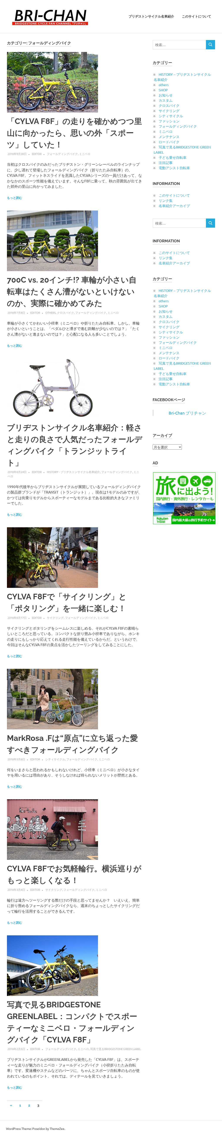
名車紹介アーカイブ (174, 205)
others (50, 312)
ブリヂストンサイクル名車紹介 (151, 16)
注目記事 (166, 162)
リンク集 (166, 200)
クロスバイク (65, 312)
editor (37, 154)
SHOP (163, 90)
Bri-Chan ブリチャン (187, 412)
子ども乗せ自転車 (172, 157)
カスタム (166, 100)
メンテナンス (169, 136)
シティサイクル (55, 759)
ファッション (169, 121)
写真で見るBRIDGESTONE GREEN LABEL (115, 1049)
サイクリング (55, 617)
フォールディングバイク (62, 154)
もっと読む (14, 197)
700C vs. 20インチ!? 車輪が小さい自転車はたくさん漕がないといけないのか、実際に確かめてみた (72, 291)
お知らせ (166, 95)
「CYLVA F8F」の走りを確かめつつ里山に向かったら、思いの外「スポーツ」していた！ (74, 133)
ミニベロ (84, 154)
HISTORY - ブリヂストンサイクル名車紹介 (73, 472)
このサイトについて (196, 16)
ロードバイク (169, 142)
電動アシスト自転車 (174, 168)
